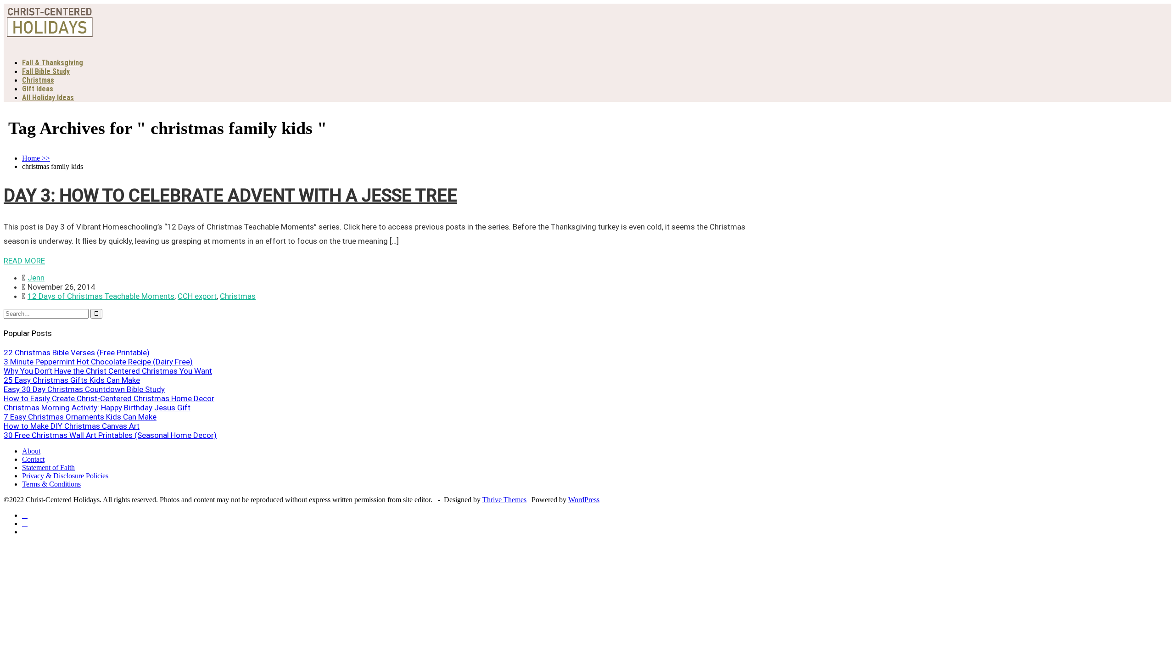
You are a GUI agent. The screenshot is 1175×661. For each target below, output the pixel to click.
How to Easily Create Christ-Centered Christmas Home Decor (109, 398)
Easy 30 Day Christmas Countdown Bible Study (84, 389)
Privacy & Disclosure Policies (65, 476)
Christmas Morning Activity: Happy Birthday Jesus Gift (97, 407)
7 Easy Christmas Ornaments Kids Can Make (80, 416)
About (31, 451)
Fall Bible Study (46, 71)
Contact (33, 459)
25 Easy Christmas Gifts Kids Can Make (72, 380)
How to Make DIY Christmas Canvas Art (72, 426)
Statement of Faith (48, 467)
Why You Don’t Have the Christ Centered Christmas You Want (108, 370)
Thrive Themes (504, 500)
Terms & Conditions (51, 484)
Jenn (36, 277)
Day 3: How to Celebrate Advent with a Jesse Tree (230, 195)
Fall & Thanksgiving (52, 62)
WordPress (583, 500)
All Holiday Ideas (48, 97)
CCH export (197, 296)
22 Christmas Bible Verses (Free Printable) (77, 352)
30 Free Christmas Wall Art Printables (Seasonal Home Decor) (110, 435)
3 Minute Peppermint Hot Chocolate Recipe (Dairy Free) (98, 361)
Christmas (38, 80)
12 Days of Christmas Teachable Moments (101, 296)
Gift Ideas (37, 88)
